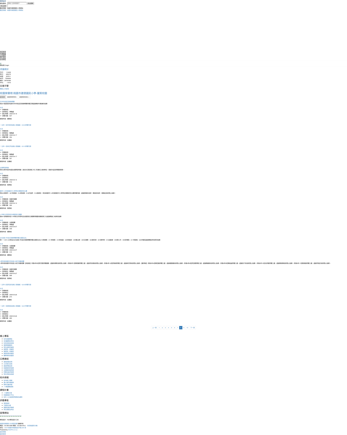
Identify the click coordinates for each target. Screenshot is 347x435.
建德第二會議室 (9, 351)
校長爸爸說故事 (9, 343)
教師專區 (3, 56)
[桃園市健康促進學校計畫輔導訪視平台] (20, 416)
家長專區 (3, 59)
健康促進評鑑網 (9, 407)
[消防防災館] (8, 416)
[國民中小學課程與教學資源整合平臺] (19, 416)
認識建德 (3, 53)
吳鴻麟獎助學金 (9, 341)
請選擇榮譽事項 (11, 97)
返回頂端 (3, 432)
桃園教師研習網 (9, 368)
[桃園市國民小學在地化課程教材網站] (2, 416)
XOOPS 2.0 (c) (12, 430)
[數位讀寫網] (13, 416)
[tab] (173, 53)
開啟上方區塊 (4, 89)
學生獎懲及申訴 (9, 409)
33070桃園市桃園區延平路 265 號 (15, 428)
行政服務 (3, 55)
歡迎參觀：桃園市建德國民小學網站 (11, 10)
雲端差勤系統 (8, 362)
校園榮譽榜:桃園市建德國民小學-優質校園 (23, 93)
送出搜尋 (30, 3)
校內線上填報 (8, 380)
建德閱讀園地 (8, 345)
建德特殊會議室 (9, 353)
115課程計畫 (8, 393)
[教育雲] (15, 416)
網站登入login (4, 65)
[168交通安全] (0, 416)
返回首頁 (3, 52)
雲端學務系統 (8, 366)
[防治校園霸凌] (11, 416)
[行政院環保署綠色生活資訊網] (6, 416)
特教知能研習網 (9, 372)
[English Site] (0, 63)
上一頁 (154, 328)
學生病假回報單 (9, 347)
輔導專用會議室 (9, 355)
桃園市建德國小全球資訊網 (8, 424)
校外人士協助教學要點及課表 (13, 397)
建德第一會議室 (9, 349)
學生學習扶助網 (9, 374)
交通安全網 (7, 405)
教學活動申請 (8, 384)
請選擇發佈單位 (24, 97)
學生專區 (3, 58)
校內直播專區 (8, 339)
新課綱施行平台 (9, 395)
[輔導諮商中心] (17, 416)
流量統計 (4, 69)
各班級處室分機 (31, 425)
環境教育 (6, 403)
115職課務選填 (8, 387)
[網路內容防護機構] (4, 416)
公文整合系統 (8, 364)
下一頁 (192, 328)
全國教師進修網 (9, 370)
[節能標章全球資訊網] (9, 416)
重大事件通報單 (9, 382)
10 (187, 328)
